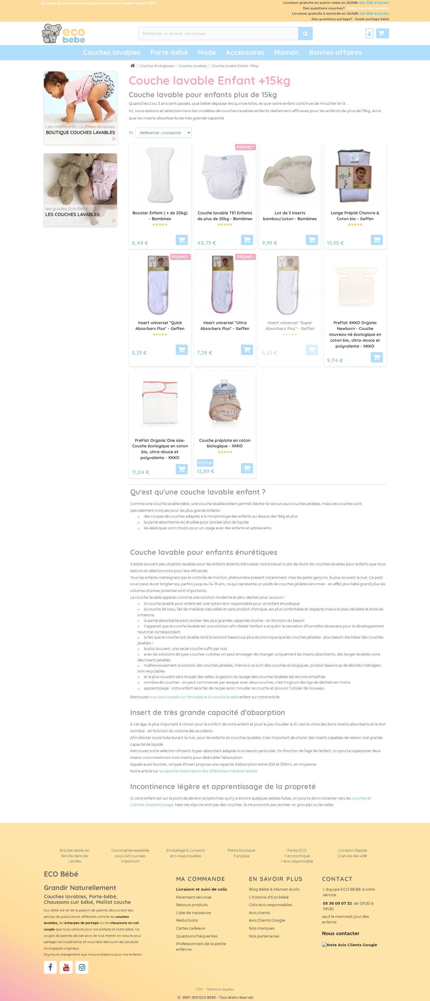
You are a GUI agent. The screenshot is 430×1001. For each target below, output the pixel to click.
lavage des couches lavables (263, 677)
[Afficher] (182, 240)
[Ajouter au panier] (377, 357)
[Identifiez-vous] (369, 33)
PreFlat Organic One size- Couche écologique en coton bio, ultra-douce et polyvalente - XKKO (160, 449)
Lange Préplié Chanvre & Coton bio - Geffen (355, 215)
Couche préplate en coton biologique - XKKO (224, 443)
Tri (131, 133)
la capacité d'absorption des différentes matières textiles (208, 771)
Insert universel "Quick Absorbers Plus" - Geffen (159, 325)
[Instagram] (81, 967)
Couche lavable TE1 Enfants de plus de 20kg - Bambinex (224, 215)
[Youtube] (66, 967)
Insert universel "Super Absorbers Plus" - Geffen (290, 325)
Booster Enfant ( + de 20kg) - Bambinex (160, 215)
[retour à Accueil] (132, 65)
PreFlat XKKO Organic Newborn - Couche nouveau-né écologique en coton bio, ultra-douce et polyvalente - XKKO (355, 334)
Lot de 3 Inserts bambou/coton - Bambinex (290, 215)
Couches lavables (111, 52)
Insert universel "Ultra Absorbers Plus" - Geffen (224, 325)
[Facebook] (50, 967)
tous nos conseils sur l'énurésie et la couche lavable (193, 697)
